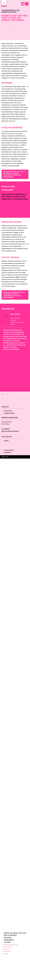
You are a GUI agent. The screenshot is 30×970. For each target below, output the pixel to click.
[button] (1, 350)
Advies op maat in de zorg (11, 944)
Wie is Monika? (8, 947)
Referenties (7, 951)
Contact (7, 942)
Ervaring (6, 949)
